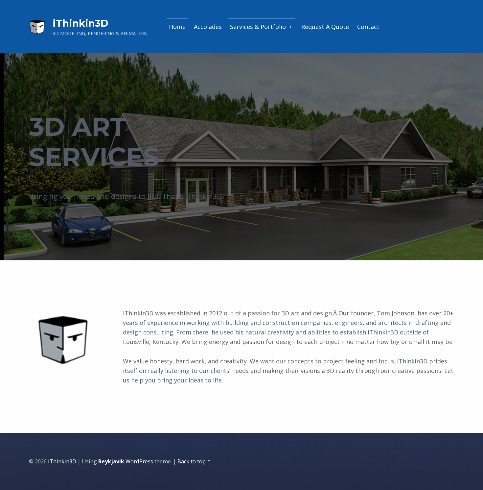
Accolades (208, 27)
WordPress (139, 461)
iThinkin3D (62, 461)
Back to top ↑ (194, 461)
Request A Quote (325, 27)
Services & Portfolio (258, 27)
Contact (368, 27)
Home (177, 27)
